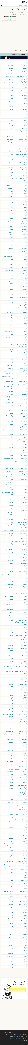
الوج (12, 799)
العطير (11, 635)
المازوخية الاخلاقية (8, 719)
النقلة (25, 779)
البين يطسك (23, 421)
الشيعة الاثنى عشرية (21, 593)
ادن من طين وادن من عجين (21, 179)
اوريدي (11, 939)
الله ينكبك (24, 711)
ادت (12, 175)
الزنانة (25, 552)
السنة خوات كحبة (22, 568)
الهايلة (11, 782)
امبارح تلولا (10, 821)
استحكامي (10, 221)
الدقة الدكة (24, 510)
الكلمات (14, 19)
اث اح (25, 117)
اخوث (11, 172)
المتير (25, 728)
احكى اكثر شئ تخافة (21, 154)
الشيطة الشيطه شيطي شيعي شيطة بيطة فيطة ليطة (21, 589)
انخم (12, 880)
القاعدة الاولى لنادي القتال (8, 667)
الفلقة (11, 664)
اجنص (25, 133)
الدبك (25, 508)
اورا (26, 939)
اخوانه (11, 170)
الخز (25, 505)
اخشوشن (11, 167)
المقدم (11, 753)
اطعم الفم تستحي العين (22, 308)
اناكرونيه (24, 853)
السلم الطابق (23, 566)
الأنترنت (11, 363)
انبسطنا (25, 856)
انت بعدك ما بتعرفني (21, 861)
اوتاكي (25, 937)
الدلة (25, 519)
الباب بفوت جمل (22, 384)
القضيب (11, 676)
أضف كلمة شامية (18, 989)
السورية (7, 16)
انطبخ (12, 907)
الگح (12, 698)
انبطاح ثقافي (10, 856)
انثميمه (11, 869)
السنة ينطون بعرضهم (8, 568)
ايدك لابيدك (10, 953)
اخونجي (25, 175)
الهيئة (25, 796)
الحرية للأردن (10, 471)
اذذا (26, 185)
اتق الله (25, 109)
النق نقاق (11, 777)
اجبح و (25, 120)
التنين (25, 437)
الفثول (11, 658)
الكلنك (25, 692)
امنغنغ (11, 835)
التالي (25, 424)
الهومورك (11, 788)
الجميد (11, 452)
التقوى (11, 434)
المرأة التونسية (23, 731)
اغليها (12, 320)
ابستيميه (11, 68)
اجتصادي (11, 123)
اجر (12, 125)
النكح (12, 779)
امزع (12, 830)
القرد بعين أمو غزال (8, 671)
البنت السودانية (23, 407)
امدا (26, 827)
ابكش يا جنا (10, 73)
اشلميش (11, 286)
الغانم (12, 653)
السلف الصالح (23, 563)
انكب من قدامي (22, 920)
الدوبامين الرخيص (22, 522)
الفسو (25, 661)
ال (12, 354)
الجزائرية (24, 450)
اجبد (12, 120)
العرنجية (24, 632)
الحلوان (25, 487)
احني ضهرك (10, 159)
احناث (25, 159)
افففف (25, 331)
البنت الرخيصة (9, 405)
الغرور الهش (10, 655)
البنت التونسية (9, 402)
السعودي (11, 557)
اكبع (26, 349)
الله (26, 703)
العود (12, 642)
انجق (25, 875)
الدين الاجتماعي (23, 525)
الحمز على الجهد (9, 487)
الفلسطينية (13, 16)
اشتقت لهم (10, 278)
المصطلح (11, 742)
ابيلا (26, 101)
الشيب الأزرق (9, 584)
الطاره (25, 615)
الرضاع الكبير (23, 538)
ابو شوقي (10, 92)
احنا (12, 157)
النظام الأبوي (23, 777)
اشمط (25, 292)
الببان (25, 388)
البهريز (25, 416)
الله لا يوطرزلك (23, 706)
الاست (25, 373)
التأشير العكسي (9, 421)
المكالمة (24, 756)
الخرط (11, 502)
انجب (12, 872)
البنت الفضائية (23, 410)
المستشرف (10, 739)
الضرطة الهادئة (9, 609)
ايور (26, 967)
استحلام (11, 223)
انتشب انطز (10, 866)
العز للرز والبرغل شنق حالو (21, 636)
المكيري (24, 758)
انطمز (11, 912)
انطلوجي (24, 912)
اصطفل (11, 297)
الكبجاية (11, 689)
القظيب (11, 679)
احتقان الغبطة (23, 151)
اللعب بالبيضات (23, 700)
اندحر (25, 886)
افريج (25, 326)
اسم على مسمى (9, 270)
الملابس (11, 758)
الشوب (25, 584)
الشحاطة (24, 574)
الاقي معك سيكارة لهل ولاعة (7, 377)
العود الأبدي (24, 645)
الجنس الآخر (23, 455)
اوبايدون (11, 931)
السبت (11, 555)
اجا (12, 117)
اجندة (12, 131)
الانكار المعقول (9, 381)
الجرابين (11, 444)
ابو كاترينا (11, 95)
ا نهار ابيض (10, 62)
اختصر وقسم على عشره (22, 163)
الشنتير (11, 581)
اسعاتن (25, 259)
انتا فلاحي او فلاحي (8, 864)
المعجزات (24, 745)
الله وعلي (11, 706)
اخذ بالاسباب (10, 162)
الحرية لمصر (10, 474)
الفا (26, 658)
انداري (11, 883)
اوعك (25, 942)
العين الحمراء (23, 648)
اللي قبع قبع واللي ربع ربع (21, 715)
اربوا (25, 191)
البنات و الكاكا (23, 397)
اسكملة (11, 264)
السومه (11, 571)
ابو (26, 87)
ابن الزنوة (11, 79)
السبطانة (24, 557)
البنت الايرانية (23, 402)
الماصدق (24, 723)
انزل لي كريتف (23, 891)
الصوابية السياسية (22, 602)
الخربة (11, 499)
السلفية (11, 563)
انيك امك (11, 923)
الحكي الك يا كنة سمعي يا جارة (9, 483)
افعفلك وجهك (10, 328)
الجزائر (25, 447)
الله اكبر (11, 703)
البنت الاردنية (10, 399)
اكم (26, 354)
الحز (25, 476)
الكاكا (12, 687)
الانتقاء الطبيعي (23, 381)
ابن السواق (24, 82)
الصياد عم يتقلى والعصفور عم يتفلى (8, 605)
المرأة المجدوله (23, 734)
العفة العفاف (23, 640)
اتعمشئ (11, 106)
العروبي (11, 632)
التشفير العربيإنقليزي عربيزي (8, 430)
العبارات (10, 19)
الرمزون (11, 541)
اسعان (11, 259)
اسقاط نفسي (23, 262)
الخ (12, 497)
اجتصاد (25, 123)
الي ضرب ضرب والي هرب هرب (21, 806)
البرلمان (11, 388)
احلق (12, 154)
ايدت (12, 950)
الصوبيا (25, 604)
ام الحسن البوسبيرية (21, 814)
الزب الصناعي (9, 546)
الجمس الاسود (9, 450)
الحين (25, 497)
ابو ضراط (24, 95)
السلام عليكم (10, 560)
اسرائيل (11, 253)
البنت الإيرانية (23, 399)
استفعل (25, 237)
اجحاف (25, 125)
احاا (26, 136)
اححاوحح (11, 151)
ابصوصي (24, 71)
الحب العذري (23, 465)
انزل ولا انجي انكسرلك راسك (7, 892)
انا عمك (11, 850)
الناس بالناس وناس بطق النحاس (8, 770)
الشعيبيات (24, 579)
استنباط (11, 240)
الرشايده (11, 536)
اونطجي (11, 945)
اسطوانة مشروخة (8, 256)
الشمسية (24, 581)
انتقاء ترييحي (23, 869)
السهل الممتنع (23, 571)
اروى (12, 207)
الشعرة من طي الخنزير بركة (7, 575)
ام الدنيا (11, 814)
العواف (25, 642)
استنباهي (11, 243)
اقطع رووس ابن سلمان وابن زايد (7, 340)
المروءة (25, 736)
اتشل (25, 106)
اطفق (11, 307)
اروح (25, 207)
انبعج (25, 858)
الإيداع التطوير (23, 368)
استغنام (11, 234)
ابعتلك (25, 73)
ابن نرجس (10, 84)
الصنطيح (11, 599)
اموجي (25, 841)
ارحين (11, 196)
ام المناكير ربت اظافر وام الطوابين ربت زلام (21, 818)
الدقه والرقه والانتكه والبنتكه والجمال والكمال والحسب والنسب (8, 513)
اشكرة (25, 286)
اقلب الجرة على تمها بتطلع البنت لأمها (21, 345)
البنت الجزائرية (23, 405)
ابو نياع (25, 98)
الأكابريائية (10, 360)
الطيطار (11, 617)
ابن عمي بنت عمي (8, 82)
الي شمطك (10, 802)
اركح (25, 202)
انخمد (25, 883)
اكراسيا (11, 349)
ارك (26, 199)
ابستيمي (24, 68)
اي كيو (25, 950)
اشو (26, 294)
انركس (11, 888)
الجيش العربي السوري (7, 458)
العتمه (25, 627)
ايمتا (12, 961)
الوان (25, 799)
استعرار (11, 232)
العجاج (11, 627)
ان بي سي (24, 843)
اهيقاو (25, 931)
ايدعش (25, 953)
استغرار (25, 234)
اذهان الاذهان (10, 185)
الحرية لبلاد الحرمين (22, 468)
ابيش (12, 98)
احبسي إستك (10, 139)
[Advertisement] (14, 35)
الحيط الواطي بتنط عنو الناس (7, 493)
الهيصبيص (10, 796)
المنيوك (11, 764)
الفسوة (11, 661)
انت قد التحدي (9, 861)
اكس (25, 352)
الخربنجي (24, 502)
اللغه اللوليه (10, 700)
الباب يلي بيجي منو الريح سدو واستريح (8, 385)
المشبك (25, 742)
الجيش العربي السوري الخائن (21, 462)
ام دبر (11, 817)
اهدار (12, 926)
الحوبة (11, 489)
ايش (25, 959)
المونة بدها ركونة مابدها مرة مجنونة (21, 770)
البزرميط (11, 391)
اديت (12, 178)
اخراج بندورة (23, 167)
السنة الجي (10, 566)
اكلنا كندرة (10, 352)
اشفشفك (24, 283)
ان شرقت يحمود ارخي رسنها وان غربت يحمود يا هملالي (7, 845)
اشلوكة (25, 289)
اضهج (25, 302)
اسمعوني (24, 273)
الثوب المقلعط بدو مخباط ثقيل (22, 441)
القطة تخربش (23, 679)
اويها (25, 948)
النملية (25, 782)
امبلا (12, 824)
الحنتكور (24, 489)
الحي (25, 492)
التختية (11, 427)
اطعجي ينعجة (10, 305)
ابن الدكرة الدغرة (9, 76)
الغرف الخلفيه (23, 655)
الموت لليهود (10, 766)
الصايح (25, 596)
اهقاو (25, 929)
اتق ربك (11, 109)
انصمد (25, 907)
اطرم (12, 302)
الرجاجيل (11, 533)
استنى (25, 245)
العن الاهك (10, 640)
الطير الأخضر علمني (21, 617)
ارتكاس (11, 193)
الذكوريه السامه (9, 527)
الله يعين (11, 709)
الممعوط (24, 761)
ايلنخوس (24, 961)
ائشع (25, 65)
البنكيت (11, 413)
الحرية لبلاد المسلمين (8, 468)
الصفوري (24, 599)
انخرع (12, 877)
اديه (12, 182)
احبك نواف (24, 142)
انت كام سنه (23, 864)
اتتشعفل (11, 101)
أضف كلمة (3, 2)
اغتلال (11, 318)
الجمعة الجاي (23, 452)
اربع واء (25, 188)
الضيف (11, 612)
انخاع (25, 877)
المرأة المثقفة (9, 731)
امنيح (25, 838)
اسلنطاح (11, 267)
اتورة (12, 114)
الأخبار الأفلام (23, 360)
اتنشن (25, 112)
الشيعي (11, 593)
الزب (25, 546)
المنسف (24, 764)
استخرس (24, 226)
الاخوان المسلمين (8, 371)
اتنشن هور (10, 112)
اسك (12, 262)
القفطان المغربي (22, 681)
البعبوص (24, 394)
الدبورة (11, 508)
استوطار (24, 251)
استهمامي (10, 248)
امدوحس (11, 827)
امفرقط (25, 835)
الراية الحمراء (23, 533)
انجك (12, 875)
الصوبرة (11, 602)
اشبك (25, 275)
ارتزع (12, 191)
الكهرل (25, 695)
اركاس (11, 199)
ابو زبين (11, 90)
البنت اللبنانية (10, 410)
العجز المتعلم (23, 629)
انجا (26, 872)
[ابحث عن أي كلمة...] (1, 5)
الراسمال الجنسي (8, 530)
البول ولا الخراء (9, 416)
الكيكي (25, 698)
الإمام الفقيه (10, 365)
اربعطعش (10, 188)
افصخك (25, 328)
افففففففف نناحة (8, 331)
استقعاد (25, 240)
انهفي (25, 923)
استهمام (24, 248)
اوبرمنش (24, 934)
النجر (12, 774)
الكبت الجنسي (23, 689)
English (4, 1043)
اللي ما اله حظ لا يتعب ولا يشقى (7, 715)
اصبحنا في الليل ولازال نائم (21, 298)
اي (12, 948)
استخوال (11, 226)
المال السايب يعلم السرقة (8, 725)
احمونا (25, 157)
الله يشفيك (24, 709)
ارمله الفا (24, 204)
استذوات (24, 229)
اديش (25, 182)
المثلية (11, 728)
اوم (26, 945)
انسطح (25, 896)
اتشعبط (11, 103)
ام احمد (11, 809)
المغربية (25, 753)
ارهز (12, 204)
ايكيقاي (11, 959)
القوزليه (11, 684)
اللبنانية (8, 14)
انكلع (12, 920)
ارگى (12, 202)
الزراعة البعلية (23, 549)
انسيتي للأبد (10, 899)
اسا (26, 215)
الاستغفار (24, 376)
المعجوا (25, 747)
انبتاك (12, 853)
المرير (11, 736)
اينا (26, 964)
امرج (25, 830)
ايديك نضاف (10, 956)
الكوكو (11, 695)
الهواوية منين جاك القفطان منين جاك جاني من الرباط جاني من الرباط (21, 791)
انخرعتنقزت (24, 880)
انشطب (11, 904)
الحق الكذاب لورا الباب (7, 476)
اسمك (11, 273)
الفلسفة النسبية (22, 664)
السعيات (24, 560)
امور (12, 841)
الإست (25, 365)
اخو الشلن (24, 170)
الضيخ (25, 612)
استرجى (11, 229)
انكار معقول (10, 918)
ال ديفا (25, 357)
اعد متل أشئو (10, 312)
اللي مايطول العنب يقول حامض (22, 720)
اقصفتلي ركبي (9, 337)
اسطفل (25, 256)
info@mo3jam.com (15, 1038)
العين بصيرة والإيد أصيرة (8, 649)
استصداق (24, 232)
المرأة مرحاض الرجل (8, 734)
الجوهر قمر (24, 458)
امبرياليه (24, 824)
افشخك (11, 326)
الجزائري (11, 447)
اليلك (12, 805)
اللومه (11, 711)
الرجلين (25, 536)
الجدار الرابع (24, 444)
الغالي (25, 653)
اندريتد (11, 886)
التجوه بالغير (23, 427)
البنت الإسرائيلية (9, 397)
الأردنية (14, 14)
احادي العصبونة (23, 139)
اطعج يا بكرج (23, 305)
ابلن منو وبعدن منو (22, 76)
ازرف (25, 210)
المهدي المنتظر (23, 766)
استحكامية (24, 223)
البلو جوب (10, 394)
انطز (12, 909)
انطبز (25, 909)
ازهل (25, 213)
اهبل (25, 926)
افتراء (25, 323)
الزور (12, 552)
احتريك (11, 146)
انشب (11, 901)
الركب (11, 538)
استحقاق (24, 221)
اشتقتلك (24, 281)
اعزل (12, 315)
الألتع (25, 363)
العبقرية (11, 620)
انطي (25, 915)
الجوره (11, 455)
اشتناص (11, 281)
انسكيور (11, 896)
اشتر (25, 278)
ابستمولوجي (10, 65)
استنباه (25, 243)
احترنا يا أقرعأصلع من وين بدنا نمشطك (8, 143)
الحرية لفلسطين (22, 471)
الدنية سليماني (9, 519)
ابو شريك (24, 92)
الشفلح (11, 579)
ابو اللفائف (24, 90)
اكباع (12, 344)
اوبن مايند (11, 934)
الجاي (12, 440)
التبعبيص (11, 424)
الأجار (12, 357)
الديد (12, 522)
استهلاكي (11, 245)
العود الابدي (10, 645)
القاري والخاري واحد (21, 666)
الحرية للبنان (23, 474)
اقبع (26, 337)
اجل (12, 128)
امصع (12, 832)
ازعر (12, 210)
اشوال (11, 294)
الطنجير (11, 615)
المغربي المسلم (9, 750)
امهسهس (11, 838)
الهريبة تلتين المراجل (21, 785)
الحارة (11, 461)
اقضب (25, 339)
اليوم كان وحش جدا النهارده (21, 810)
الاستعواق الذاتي (9, 373)
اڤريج (12, 334)
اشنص (11, 292)
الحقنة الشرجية (23, 479)
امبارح (25, 821)
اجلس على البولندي (22, 131)
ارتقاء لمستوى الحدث (21, 193)
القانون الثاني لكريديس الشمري (21, 672)
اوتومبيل (11, 937)
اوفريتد (11, 942)
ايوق (12, 967)
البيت (25, 418)
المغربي (25, 750)
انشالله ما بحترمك (22, 901)
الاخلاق (25, 371)
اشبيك (11, 275)
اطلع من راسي (23, 312)
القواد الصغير (23, 684)
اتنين (25, 114)
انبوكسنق (11, 858)
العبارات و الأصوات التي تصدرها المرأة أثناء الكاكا (21, 622)
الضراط (25, 609)
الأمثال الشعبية (5, 19)
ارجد (25, 196)
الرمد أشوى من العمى (21, 541)
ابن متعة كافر (23, 84)
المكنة (11, 756)
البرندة (25, 391)
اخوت (25, 172)
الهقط (11, 785)
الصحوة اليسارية (9, 596)
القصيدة (24, 676)
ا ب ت (25, 62)
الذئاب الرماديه (9, 525)
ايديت (25, 956)
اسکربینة (24, 267)
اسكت (25, 264)
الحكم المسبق (23, 482)
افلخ (25, 334)
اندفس (25, 888)
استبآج (25, 218)
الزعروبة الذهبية (9, 549)
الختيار (25, 499)
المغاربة (11, 747)
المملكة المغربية (9, 761)
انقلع (25, 918)
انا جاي (25, 850)
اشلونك (11, 289)
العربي (11, 629)
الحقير (11, 479)
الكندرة (11, 692)
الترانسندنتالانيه (23, 429)
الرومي (25, 544)
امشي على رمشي (22, 832)
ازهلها (11, 213)
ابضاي (11, 71)
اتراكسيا (24, 103)
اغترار (25, 318)
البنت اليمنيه (23, 413)
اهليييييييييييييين (9, 929)
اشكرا (11, 283)
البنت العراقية (9, 407)
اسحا (25, 253)
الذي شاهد (24, 530)
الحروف (11, 465)
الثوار (12, 437)
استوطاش (10, 251)
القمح (12, 681)
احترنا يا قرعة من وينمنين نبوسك (22, 147)
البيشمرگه (10, 418)
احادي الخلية (10, 136)
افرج (12, 323)
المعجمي (11, 745)
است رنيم (10, 215)
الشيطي (11, 587)
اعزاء (25, 315)
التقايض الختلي (23, 434)
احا (12, 133)
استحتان (11, 218)
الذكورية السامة (23, 527)
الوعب (25, 802)
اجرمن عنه (24, 128)
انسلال (25, 899)
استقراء (11, 237)
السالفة (25, 555)
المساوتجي (24, 739)
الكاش (25, 687)
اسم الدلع (24, 270)
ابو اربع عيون (10, 87)
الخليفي (11, 505)
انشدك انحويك (23, 904)
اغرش (25, 320)
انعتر (12, 915)
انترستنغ (24, 866)
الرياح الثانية (10, 544)
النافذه (25, 774)
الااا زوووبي (10, 368)
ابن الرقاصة (24, 79)
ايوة (12, 964)
